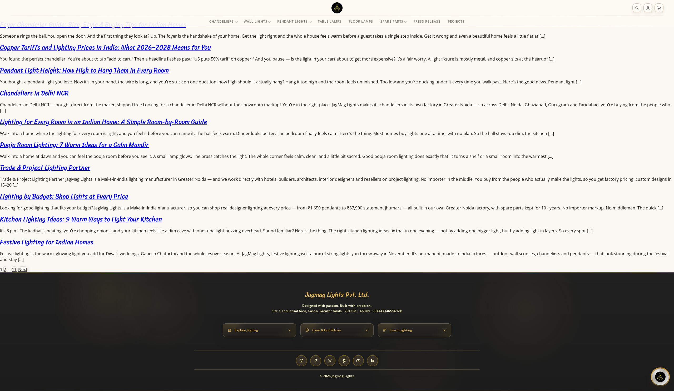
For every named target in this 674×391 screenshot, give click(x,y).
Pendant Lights (292, 21)
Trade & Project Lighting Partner (45, 167)
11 (14, 269)
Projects (456, 21)
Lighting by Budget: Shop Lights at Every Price (64, 196)
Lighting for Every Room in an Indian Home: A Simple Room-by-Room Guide (103, 121)
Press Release (426, 21)
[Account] (647, 7)
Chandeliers (221, 21)
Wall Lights (255, 21)
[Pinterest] (344, 360)
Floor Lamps (361, 21)
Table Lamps (329, 21)
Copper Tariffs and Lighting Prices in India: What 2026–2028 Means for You (105, 47)
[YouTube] (358, 360)
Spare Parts (391, 21)
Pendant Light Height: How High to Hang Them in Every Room (84, 70)
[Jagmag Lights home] (337, 7)
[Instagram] (301, 360)
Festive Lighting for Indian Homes (46, 242)
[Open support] (660, 376)
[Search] (636, 7)
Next (22, 269)
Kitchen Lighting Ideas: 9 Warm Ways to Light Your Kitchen (81, 219)
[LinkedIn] (372, 360)
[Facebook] (315, 360)
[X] (329, 360)
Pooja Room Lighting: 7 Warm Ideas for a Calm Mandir (74, 144)
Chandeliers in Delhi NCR (34, 93)
